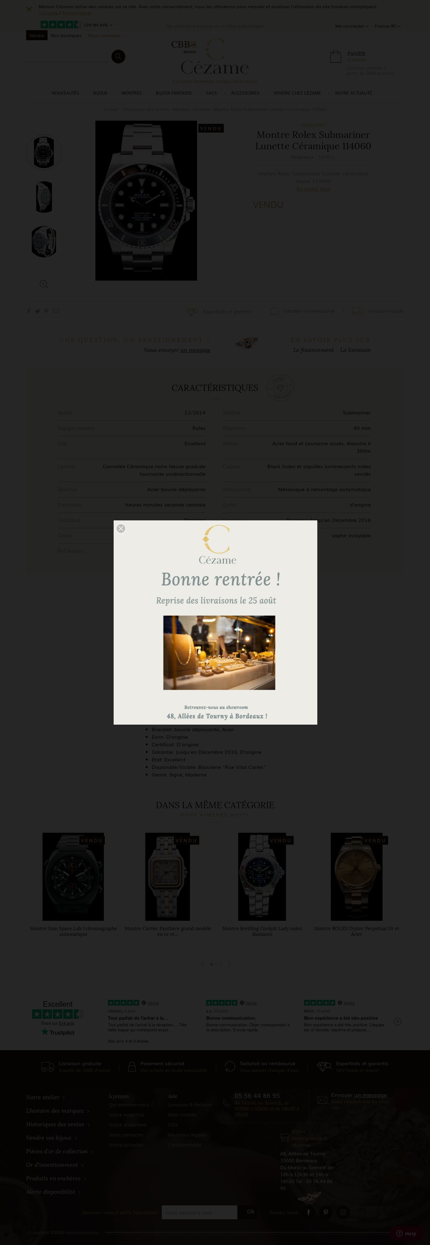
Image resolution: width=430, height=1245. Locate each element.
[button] (121, 529)
